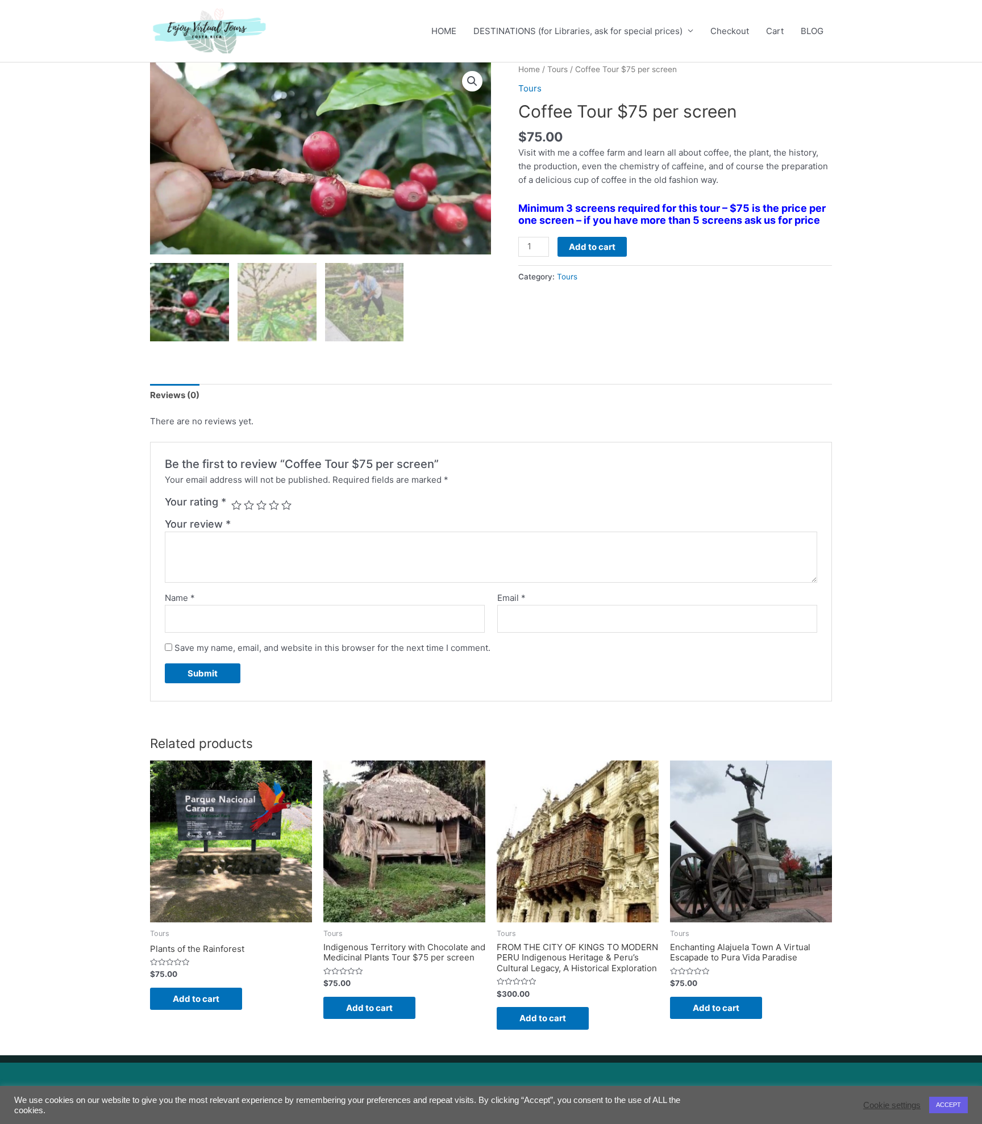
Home (529, 69)
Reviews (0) (174, 395)
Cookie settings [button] (892, 1105)
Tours (557, 69)
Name (180, 597)
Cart (775, 31)
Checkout (729, 31)
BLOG (812, 31)
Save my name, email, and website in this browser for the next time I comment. (332, 647)
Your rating (195, 502)
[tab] (174, 395)
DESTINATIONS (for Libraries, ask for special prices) (578, 31)
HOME (443, 31)
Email (511, 597)
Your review (198, 524)
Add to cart (592, 246)
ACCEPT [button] (948, 1104)
